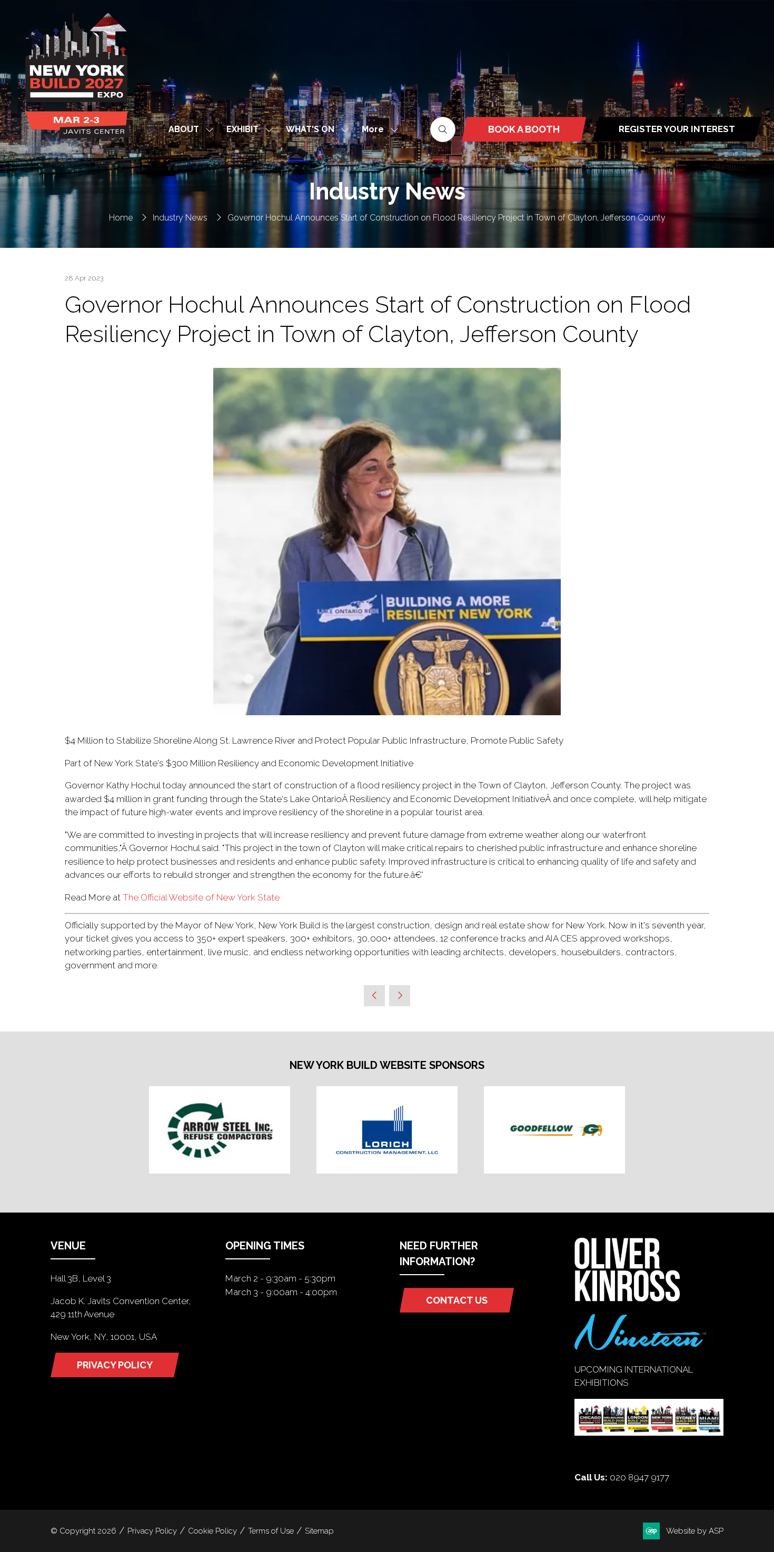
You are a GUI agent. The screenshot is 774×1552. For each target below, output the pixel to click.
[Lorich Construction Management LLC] (387, 1130)
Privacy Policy (152, 1531)
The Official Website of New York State (201, 897)
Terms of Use (271, 1531)
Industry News (180, 218)
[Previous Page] (374, 995)
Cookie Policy (212, 1531)
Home (121, 218)
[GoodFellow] (554, 1130)
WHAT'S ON (310, 129)
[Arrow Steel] (219, 1130)
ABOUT (183, 129)
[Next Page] (399, 995)
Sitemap (319, 1531)
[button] (377, 129)
